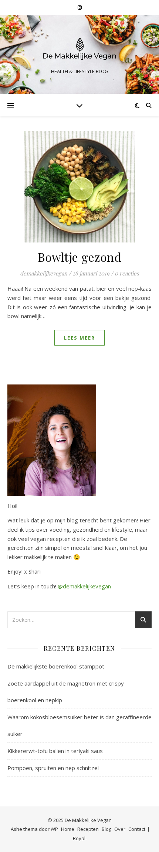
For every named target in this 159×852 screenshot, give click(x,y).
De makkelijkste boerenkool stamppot (55, 666)
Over (119, 829)
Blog (106, 829)
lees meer (79, 337)
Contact (136, 829)
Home (67, 829)
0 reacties (127, 273)
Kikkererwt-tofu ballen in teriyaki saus (55, 750)
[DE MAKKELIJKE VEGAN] (79, 48)
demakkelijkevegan (43, 273)
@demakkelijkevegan (84, 586)
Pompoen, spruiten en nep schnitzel (53, 768)
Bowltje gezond (79, 257)
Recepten (88, 829)
